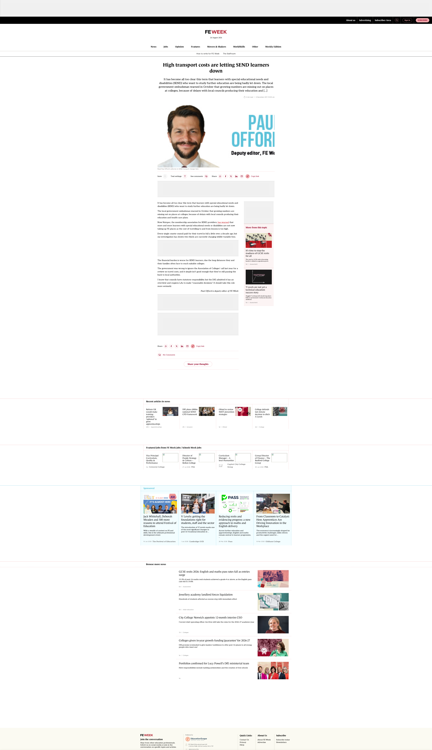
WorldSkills (239, 46)
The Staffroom (229, 53)
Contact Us (244, 740)
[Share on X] (231, 176)
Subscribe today (283, 740)
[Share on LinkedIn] (236, 176)
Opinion (179, 46)
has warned (223, 222)
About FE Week (264, 740)
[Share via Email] (242, 176)
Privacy (243, 742)
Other (255, 46)
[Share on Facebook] (226, 176)
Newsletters (281, 742)
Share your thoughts (198, 364)
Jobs (166, 46)
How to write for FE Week (207, 53)
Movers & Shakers (216, 46)
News (153, 46)
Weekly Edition (273, 46)
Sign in (407, 20)
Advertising (365, 20)
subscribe (422, 20)
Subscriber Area (383, 20)
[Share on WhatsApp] (220, 176)
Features (195, 46)
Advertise (262, 742)
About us (350, 20)
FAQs (242, 745)
